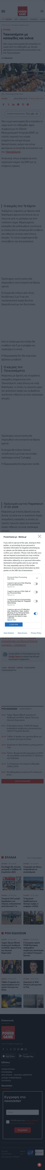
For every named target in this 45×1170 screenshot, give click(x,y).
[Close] (40, 537)
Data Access (22, 633)
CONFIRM (13, 624)
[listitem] (22, 578)
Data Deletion (9, 633)
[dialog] (22, 585)
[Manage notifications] (39, 1165)
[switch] (36, 584)
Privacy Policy (36, 633)
